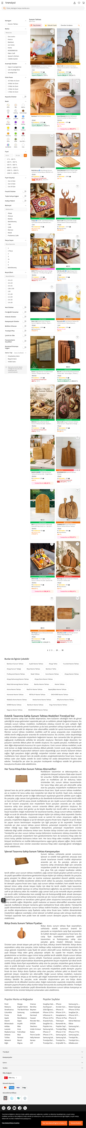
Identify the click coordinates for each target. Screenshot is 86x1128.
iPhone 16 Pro (48, 1018)
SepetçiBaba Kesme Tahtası (57, 689)
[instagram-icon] (3, 1108)
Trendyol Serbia (49, 1043)
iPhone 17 (47, 1032)
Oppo (19, 1021)
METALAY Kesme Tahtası (37, 694)
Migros (20, 1043)
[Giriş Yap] (74, 3)
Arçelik (20, 1023)
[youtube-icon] (14, 1108)
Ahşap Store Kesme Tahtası (44, 679)
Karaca (32, 1040)
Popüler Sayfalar (62, 1026)
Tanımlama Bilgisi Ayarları (10, 1123)
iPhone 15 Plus (74, 1009)
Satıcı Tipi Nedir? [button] (19, 353)
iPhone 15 (59, 1009)
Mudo (19, 1015)
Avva (19, 1029)
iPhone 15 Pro (48, 1012)
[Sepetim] (83, 3)
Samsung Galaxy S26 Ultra (49, 1029)
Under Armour (35, 1029)
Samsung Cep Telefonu (74, 1004)
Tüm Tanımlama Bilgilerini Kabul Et (54, 1123)
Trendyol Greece (74, 1040)
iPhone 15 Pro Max (62, 1012)
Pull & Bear (21, 1032)
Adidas (7, 1026)
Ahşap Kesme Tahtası (72, 674)
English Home (22, 1007)
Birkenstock (8, 1023)
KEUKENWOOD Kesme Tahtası (38, 710)
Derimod (33, 1015)
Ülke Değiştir (7, 1073)
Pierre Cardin (35, 1034)
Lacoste (7, 1029)
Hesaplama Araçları (62, 1015)
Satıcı (5, 1063)
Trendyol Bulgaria (49, 1040)
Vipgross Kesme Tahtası (14, 710)
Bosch (19, 1040)
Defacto (7, 1034)
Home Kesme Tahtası (14, 689)
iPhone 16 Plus (61, 1018)
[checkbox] (8, 106)
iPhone (58, 1004)
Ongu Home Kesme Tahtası (58, 705)
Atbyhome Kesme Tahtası (65, 700)
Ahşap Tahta (53, 664)
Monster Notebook (36, 1021)
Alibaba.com (73, 1043)
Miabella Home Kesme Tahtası (17, 700)
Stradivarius (9, 1009)
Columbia (8, 1012)
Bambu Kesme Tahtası (41, 684)
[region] (43, 1119)
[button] (15, 20)
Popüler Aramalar (49, 1026)
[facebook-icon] (20, 1108)
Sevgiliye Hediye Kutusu (49, 1004)
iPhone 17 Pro (74, 1032)
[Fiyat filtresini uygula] (25, 155)
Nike (19, 1026)
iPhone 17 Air (61, 1032)
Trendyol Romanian (74, 1037)
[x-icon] (25, 1108)
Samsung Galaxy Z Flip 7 (49, 1037)
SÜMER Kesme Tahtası (14, 705)
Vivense (33, 1004)
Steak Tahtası (35, 674)
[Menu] (2, 3)
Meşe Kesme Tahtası (33, 669)
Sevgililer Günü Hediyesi (49, 1023)
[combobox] (70, 25)
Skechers (33, 1026)
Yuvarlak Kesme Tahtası (71, 664)
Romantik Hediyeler (62, 1023)
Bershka (33, 1007)
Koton (32, 1032)
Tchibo (7, 1037)
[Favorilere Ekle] (52, 31)
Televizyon (60, 1021)
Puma (6, 1015)
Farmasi (20, 1037)
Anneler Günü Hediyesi (62, 1007)
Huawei (33, 1018)
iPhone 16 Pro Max (74, 1015)
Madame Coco (9, 1032)
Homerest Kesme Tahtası (15, 694)
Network (7, 1040)
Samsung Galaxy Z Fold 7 (62, 1037)
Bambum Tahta (51, 669)
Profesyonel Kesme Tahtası (16, 674)
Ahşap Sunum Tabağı (14, 669)
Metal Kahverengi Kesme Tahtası (17, 684)
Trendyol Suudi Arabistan (62, 1040)
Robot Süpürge (74, 1007)
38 (62, 650)
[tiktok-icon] (9, 1108)
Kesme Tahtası (59, 684)
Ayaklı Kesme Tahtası (36, 664)
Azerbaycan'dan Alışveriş (49, 1007)
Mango (20, 1004)
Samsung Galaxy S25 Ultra (74, 1034)
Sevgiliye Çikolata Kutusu (74, 1012)
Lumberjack (34, 1012)
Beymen (33, 1009)
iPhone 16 (72, 1018)
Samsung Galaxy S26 (74, 1026)
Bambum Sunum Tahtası (15, 664)
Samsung (20, 1012)
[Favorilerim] (79, 3)
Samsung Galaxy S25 (62, 1034)
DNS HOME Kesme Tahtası (59, 694)
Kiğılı (6, 1043)
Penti (6, 1004)
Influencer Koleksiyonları (49, 1015)
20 (57, 650)
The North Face (23, 1009)
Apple (6, 1018)
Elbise (71, 1023)
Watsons (7, 1007)
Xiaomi (7, 1021)
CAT (31, 1043)
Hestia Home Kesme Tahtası (42, 700)
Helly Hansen (35, 1037)
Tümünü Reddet (75, 1123)
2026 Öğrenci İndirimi (49, 1009)
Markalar (72, 1029)
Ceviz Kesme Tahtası (52, 674)
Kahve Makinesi (74, 1021)
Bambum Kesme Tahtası (35, 705)
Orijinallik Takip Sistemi (62, 1043)
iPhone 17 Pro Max (49, 1034)
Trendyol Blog (61, 1029)
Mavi (19, 1034)
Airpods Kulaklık (49, 1021)
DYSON (32, 1023)
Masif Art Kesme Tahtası (34, 689)
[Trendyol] (10, 3)
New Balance (22, 1018)
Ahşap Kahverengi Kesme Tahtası (18, 679)
